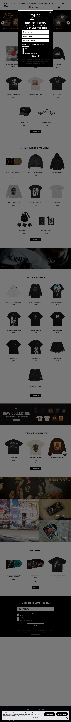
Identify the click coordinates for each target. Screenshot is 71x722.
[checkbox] (36, 49)
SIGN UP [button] (35, 56)
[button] (51, 13)
